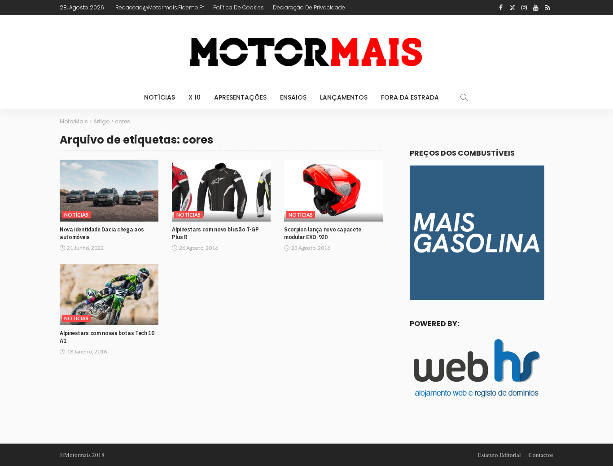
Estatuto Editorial (499, 455)
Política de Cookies (238, 7)
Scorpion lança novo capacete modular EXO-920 (322, 233)
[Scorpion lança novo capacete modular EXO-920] (333, 191)
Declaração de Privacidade (309, 7)
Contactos (541, 455)
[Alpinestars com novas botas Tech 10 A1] (109, 295)
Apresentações (240, 97)
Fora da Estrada (410, 97)
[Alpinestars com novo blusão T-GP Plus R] (221, 191)
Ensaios (293, 97)
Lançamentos (344, 97)
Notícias (159, 97)
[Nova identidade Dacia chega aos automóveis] (109, 191)
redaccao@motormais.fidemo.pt (159, 7)
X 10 (194, 97)
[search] (464, 97)
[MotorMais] (306, 50)
